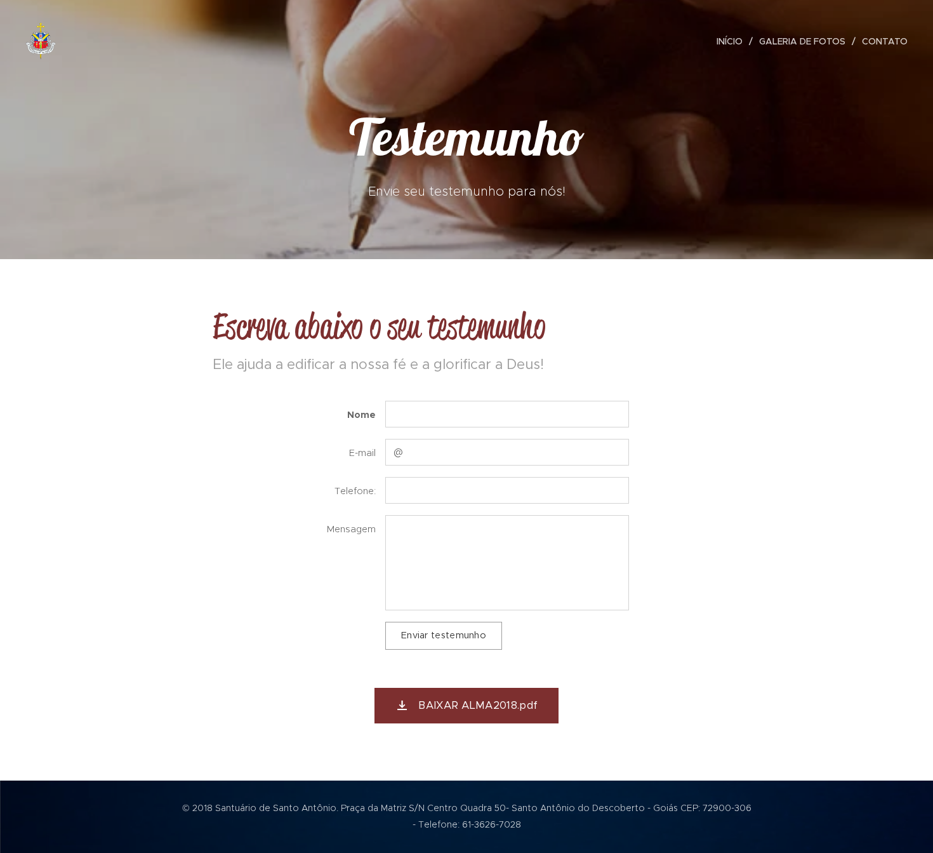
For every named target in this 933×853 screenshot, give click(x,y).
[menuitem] (733, 41)
